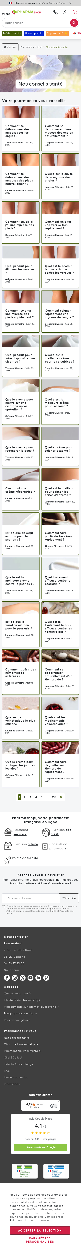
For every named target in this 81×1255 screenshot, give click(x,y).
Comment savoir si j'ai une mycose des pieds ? (19, 225)
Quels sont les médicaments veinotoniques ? (56, 721)
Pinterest (46, 978)
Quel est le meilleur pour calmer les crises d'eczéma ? (59, 492)
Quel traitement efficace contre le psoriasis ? (57, 580)
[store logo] (31, 12)
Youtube (30, 978)
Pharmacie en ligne (31, 47)
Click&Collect (13, 1057)
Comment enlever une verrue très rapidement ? (58, 225)
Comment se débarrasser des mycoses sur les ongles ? (17, 131)
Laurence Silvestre (14, 190)
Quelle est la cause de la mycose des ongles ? (59, 177)
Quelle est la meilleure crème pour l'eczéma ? (57, 403)
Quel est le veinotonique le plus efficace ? (20, 721)
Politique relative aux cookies (30, 1220)
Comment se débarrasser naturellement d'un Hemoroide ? (58, 674)
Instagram (15, 978)
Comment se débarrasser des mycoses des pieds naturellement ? (19, 178)
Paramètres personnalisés (40, 1240)
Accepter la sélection (40, 1230)
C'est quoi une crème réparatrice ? (20, 490)
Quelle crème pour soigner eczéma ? (59, 449)
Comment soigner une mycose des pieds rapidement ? (19, 314)
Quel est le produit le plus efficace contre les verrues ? (59, 269)
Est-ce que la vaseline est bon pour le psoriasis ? (18, 625)
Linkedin (38, 978)
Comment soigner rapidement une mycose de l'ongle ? (59, 314)
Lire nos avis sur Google (40, 1147)
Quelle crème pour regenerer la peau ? (19, 449)
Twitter (23, 978)
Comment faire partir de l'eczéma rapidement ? (58, 536)
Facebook (7, 978)
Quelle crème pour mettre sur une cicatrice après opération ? (19, 404)
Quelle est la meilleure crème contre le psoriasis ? (19, 580)
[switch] (53, 1106)
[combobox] (40, 23)
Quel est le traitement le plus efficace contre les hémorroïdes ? (58, 626)
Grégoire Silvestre (54, 142)
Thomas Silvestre (14, 142)
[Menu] (57, 1102)
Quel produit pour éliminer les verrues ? (19, 269)
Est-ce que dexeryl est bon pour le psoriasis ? (19, 536)
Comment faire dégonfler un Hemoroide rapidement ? (56, 766)
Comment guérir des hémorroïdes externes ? (20, 673)
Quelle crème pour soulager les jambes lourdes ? (20, 765)
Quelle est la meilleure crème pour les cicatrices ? (60, 358)
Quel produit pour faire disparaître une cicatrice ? (20, 358)
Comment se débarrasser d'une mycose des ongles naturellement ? (59, 131)
